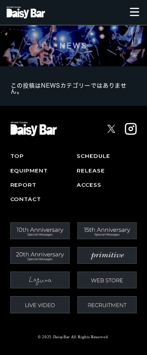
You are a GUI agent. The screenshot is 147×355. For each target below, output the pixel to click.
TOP (17, 156)
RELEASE (91, 171)
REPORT (23, 185)
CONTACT (25, 199)
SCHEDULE (93, 156)
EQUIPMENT (29, 171)
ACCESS (89, 185)
